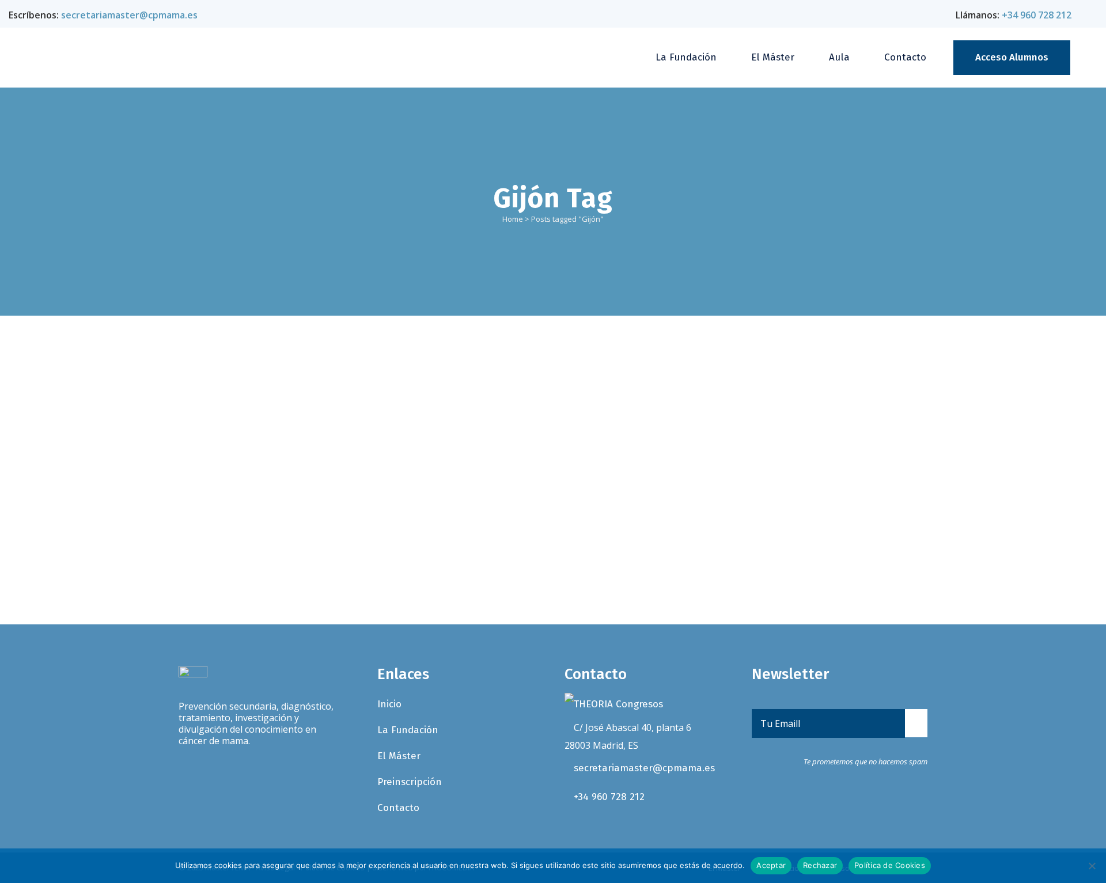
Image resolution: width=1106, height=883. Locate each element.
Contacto (398, 808)
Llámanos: (1013, 15)
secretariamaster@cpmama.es (644, 768)
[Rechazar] (1091, 865)
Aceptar (771, 865)
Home (512, 219)
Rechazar (820, 865)
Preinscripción (409, 782)
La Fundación (407, 730)
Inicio (389, 704)
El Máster (399, 756)
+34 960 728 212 (609, 797)
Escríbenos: (103, 15)
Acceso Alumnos (1011, 57)
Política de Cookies (889, 865)
